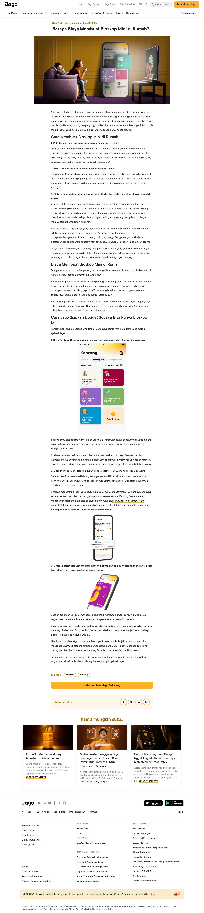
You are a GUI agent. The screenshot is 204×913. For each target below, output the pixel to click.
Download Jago (186, 4)
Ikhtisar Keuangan (141, 852)
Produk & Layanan (30, 825)
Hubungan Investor (59, 13)
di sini (110, 909)
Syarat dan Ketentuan (32, 876)
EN (140, 4)
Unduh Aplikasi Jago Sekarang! (102, 685)
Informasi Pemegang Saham (90, 862)
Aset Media (82, 838)
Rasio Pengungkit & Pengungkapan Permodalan (156, 861)
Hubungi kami (133, 13)
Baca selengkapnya (36, 776)
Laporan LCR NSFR (142, 871)
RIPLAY (25, 866)
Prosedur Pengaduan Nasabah (36, 880)
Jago (80, 4)
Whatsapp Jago (188, 13)
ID (146, 4)
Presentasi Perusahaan (144, 838)
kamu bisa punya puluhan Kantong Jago (102, 455)
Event (80, 833)
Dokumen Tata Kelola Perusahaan (93, 857)
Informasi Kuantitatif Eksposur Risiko (150, 847)
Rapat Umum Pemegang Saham (92, 866)
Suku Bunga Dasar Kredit (145, 866)
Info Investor (139, 828)
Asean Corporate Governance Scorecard (96, 876)
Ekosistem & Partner (102, 13)
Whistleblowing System (88, 880)
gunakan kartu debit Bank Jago (111, 626)
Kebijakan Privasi (30, 871)
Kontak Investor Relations (145, 880)
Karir (118, 13)
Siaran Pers (82, 828)
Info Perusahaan (128, 4)
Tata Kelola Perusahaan (33, 13)
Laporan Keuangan (142, 833)
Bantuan (93, 811)
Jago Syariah (94, 4)
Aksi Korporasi (139, 875)
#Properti (70, 675)
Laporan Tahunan (141, 842)
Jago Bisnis (110, 4)
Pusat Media (11, 13)
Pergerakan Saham (142, 857)
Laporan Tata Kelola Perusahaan (92, 871)
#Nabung (84, 675)
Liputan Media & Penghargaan (91, 842)
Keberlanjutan (81, 13)
